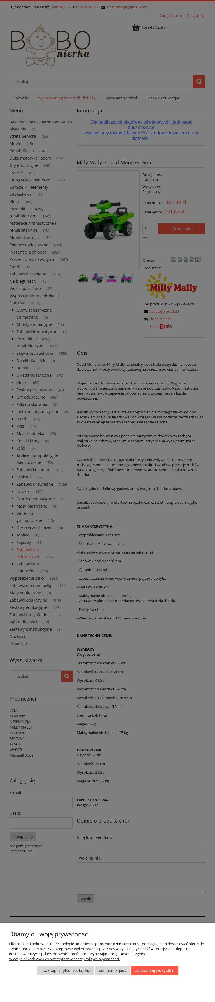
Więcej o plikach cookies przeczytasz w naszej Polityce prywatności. (64, 958)
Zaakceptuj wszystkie (154, 970)
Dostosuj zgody (113, 970)
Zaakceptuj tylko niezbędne (65, 970)
